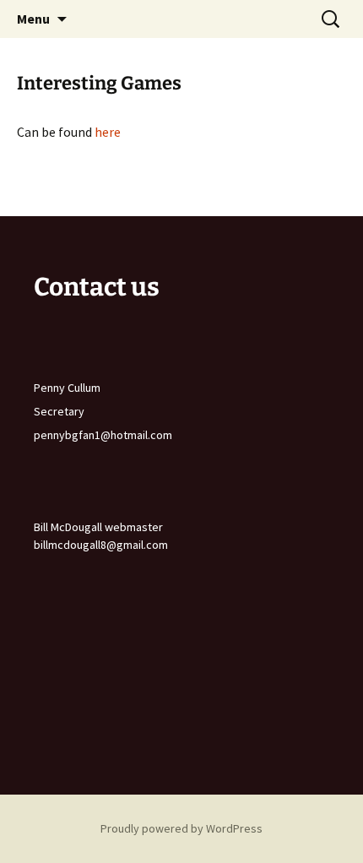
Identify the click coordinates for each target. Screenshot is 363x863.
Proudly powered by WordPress (181, 828)
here (108, 131)
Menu (33, 18)
